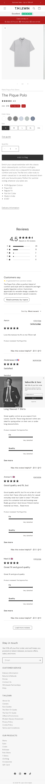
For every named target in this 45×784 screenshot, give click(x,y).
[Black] (10, 118)
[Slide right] (27, 84)
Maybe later (33, 401)
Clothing (5, 759)
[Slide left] (17, 84)
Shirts (4, 741)
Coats (4, 747)
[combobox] (31, 311)
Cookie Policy (7, 725)
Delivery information (10, 207)
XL (30, 128)
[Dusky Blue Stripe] (21, 118)
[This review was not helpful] (38, 351)
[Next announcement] (40, 2)
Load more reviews (22, 628)
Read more (24, 506)
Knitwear (5, 750)
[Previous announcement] (4, 2)
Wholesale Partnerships (11, 685)
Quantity (5, 144)
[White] (4, 118)
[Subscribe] (39, 660)
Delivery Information (10, 673)
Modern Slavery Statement (12, 719)
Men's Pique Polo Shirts (10, 90)
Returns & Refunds (9, 676)
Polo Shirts (6, 753)
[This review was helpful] (34, 351)
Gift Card (6, 765)
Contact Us (6, 682)
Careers (5, 704)
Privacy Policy (7, 722)
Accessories (7, 762)
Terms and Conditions (11, 728)
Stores (5, 679)
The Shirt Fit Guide (9, 710)
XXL (40, 128)
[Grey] (15, 118)
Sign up (33, 398)
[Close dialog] (43, 378)
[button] (4, 8)
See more (8, 460)
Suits (4, 744)
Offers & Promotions (10, 716)
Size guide (6, 136)
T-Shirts (5, 756)
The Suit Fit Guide (9, 713)
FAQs (4, 688)
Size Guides (7, 707)
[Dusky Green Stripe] (27, 118)
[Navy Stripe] (33, 118)
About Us (6, 701)
